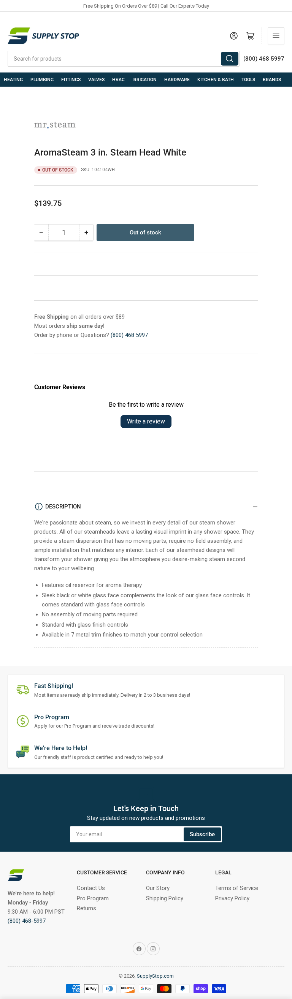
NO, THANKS (76, 589)
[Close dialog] (276, 438)
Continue (76, 564)
